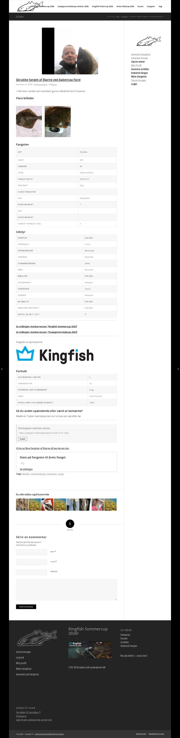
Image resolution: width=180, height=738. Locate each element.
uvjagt (61, 474)
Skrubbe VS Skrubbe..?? (28, 712)
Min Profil (136, 65)
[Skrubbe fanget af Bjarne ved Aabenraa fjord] (70, 53)
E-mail (53, 561)
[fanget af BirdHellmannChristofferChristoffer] (35, 505)
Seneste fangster (141, 54)
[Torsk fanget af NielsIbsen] (73, 505)
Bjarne (54, 84)
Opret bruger (138, 80)
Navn (53, 551)
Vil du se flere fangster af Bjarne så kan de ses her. (42, 448)
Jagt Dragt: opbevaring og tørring (34, 719)
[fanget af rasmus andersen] (60, 505)
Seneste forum (139, 57)
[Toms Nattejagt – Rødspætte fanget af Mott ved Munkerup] (98, 505)
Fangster (125, 634)
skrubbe (26, 474)
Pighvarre (21, 716)
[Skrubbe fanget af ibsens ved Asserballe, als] (2, 369)
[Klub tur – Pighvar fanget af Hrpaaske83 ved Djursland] (110, 505)
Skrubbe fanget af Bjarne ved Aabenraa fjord (48, 80)
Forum (124, 638)
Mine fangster (24, 668)
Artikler (20, 16)
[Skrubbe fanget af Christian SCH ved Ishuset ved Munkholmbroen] (178, 369)
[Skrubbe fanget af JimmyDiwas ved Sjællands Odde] (47, 505)
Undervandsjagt (38, 474)
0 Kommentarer (40, 84)
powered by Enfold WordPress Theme (49, 734)
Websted (53, 571)
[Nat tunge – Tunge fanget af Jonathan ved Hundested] (85, 505)
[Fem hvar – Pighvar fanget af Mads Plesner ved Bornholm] (22, 505)
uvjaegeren (52, 474)
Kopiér (22, 439)
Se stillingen (26, 469)
